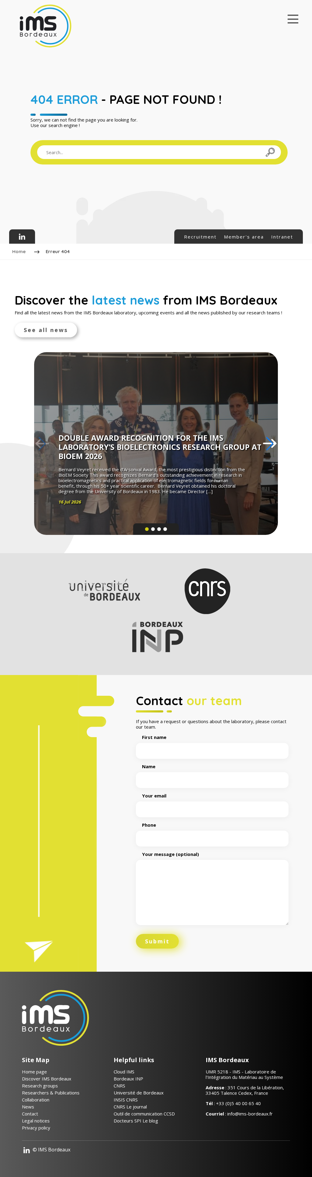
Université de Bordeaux (139, 1092)
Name (148, 766)
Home (19, 251)
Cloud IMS (124, 1071)
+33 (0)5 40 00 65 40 (238, 1103)
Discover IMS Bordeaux (46, 1078)
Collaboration (35, 1099)
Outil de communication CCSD (144, 1113)
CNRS (119, 1085)
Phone (149, 825)
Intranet (282, 236)
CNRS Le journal (130, 1106)
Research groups (40, 1085)
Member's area (244, 236)
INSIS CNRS (126, 1099)
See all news (46, 330)
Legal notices (36, 1120)
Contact (30, 1113)
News (28, 1106)
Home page (34, 1071)
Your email (154, 796)
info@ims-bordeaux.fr (250, 1114)
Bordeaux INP (128, 1078)
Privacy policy (36, 1127)
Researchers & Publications (51, 1092)
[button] (270, 443)
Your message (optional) (170, 854)
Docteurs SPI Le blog (136, 1120)
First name (154, 737)
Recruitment (200, 236)
